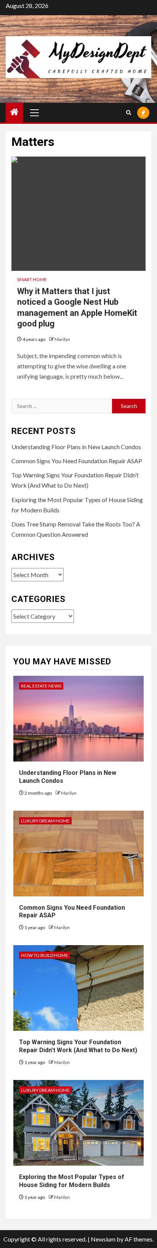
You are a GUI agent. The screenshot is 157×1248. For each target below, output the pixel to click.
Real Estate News (41, 686)
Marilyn (62, 339)
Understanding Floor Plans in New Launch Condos (76, 446)
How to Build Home (44, 955)
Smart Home (32, 279)
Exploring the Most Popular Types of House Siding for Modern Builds (71, 1181)
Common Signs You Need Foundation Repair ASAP (76, 460)
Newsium (103, 1239)
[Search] (128, 112)
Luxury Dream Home (45, 821)
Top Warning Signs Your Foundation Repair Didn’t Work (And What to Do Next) (78, 1046)
